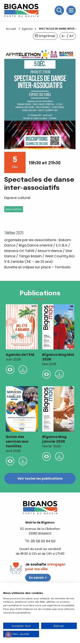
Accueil (11, 29)
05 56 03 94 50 (43, 541)
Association (14, 209)
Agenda (27, 29)
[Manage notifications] (8, 634)
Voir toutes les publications (40, 478)
